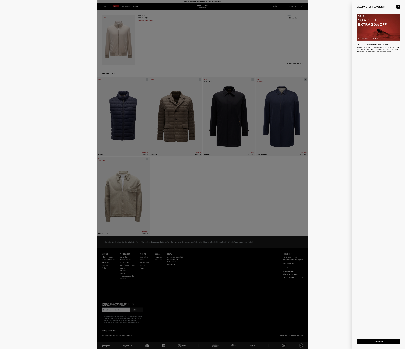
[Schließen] (398, 6)
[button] (202, 174)
